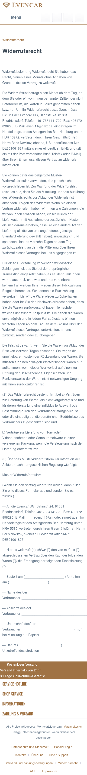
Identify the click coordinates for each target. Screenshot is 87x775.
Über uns (37, 755)
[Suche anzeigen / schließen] (45, 17)
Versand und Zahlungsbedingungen (29, 763)
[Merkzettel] (56, 17)
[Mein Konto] (68, 17)
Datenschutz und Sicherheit (29, 746)
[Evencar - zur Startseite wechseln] (23, 6)
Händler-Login (63, 746)
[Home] (43, 30)
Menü (16, 17)
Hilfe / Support (58, 755)
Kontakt (20, 755)
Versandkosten (73, 726)
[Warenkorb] (79, 17)
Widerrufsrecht (68, 763)
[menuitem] (11, 17)
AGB (33, 771)
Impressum (49, 771)
